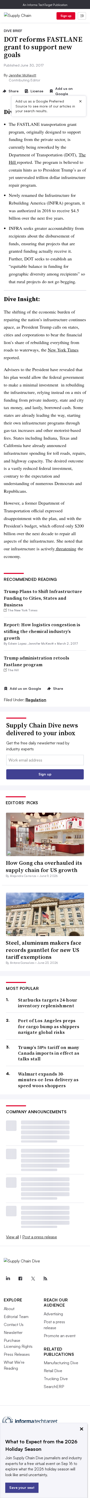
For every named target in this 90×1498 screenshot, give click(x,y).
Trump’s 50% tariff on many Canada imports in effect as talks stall (48, 1053)
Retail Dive (53, 1370)
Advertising (53, 1313)
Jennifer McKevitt (22, 75)
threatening (65, 549)
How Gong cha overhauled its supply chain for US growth (44, 866)
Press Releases (17, 1354)
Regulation (36, 699)
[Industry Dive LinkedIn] (7, 1278)
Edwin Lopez (17, 643)
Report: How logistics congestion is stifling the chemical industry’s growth (42, 631)
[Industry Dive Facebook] (20, 1278)
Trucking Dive (56, 1378)
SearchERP (54, 1386)
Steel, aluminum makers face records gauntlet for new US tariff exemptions (43, 950)
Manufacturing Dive (61, 1362)
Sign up (66, 16)
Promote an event (60, 1335)
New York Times (63, 350)
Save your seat (21, 1487)
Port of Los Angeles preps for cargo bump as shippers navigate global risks (49, 1026)
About (9, 1308)
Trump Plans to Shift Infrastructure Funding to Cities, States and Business (43, 598)
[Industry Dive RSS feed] (45, 1278)
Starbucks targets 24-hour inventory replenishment (48, 1003)
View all (12, 1236)
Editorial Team (16, 1316)
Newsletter (13, 1332)
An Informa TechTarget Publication (45, 5)
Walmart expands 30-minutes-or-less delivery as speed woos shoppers (48, 1079)
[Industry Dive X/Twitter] (33, 1278)
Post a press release (39, 1236)
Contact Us (14, 1324)
